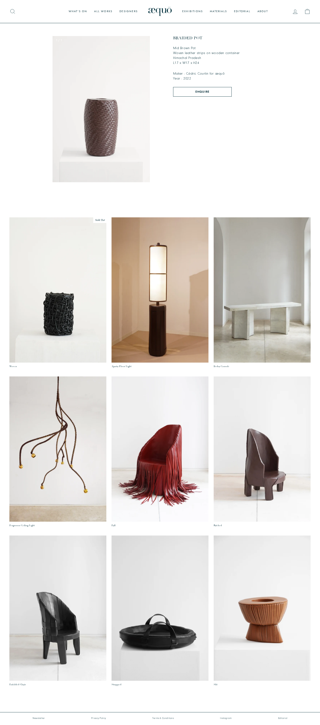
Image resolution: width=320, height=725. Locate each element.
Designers (128, 11)
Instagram (226, 718)
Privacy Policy (98, 718)
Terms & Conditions (163, 718)
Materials (218, 11)
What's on (78, 11)
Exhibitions (192, 11)
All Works (103, 11)
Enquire (202, 92)
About (262, 11)
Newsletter (39, 718)
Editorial (242, 11)
